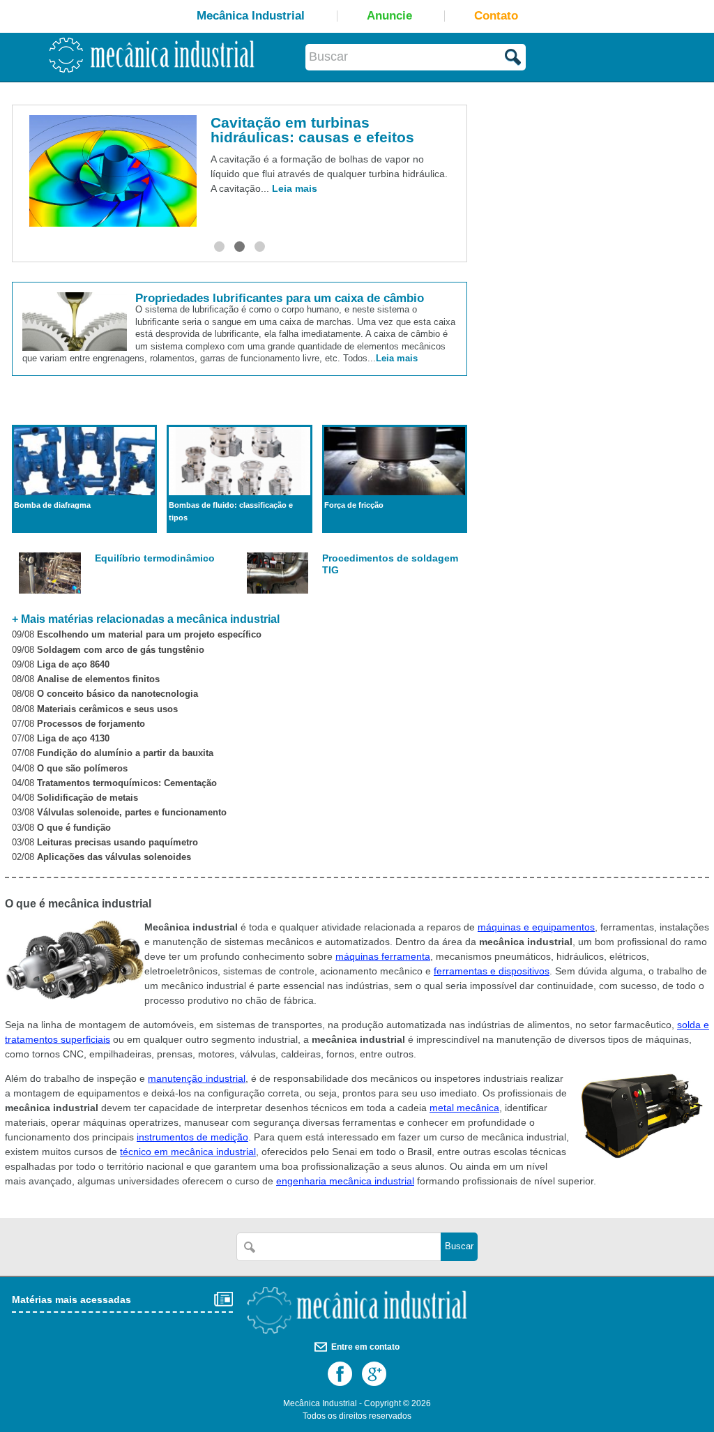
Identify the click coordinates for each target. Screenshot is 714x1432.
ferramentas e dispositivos (491, 971)
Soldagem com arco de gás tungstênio (120, 650)
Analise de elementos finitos (98, 679)
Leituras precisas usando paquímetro (117, 842)
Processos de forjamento (91, 724)
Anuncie (389, 15)
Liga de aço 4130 (73, 739)
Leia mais (289, 188)
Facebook (340, 1374)
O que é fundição (74, 828)
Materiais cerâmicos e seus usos (107, 709)
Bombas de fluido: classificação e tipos (231, 511)
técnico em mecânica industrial (188, 1151)
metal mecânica (464, 1107)
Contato (496, 15)
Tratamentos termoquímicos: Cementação (127, 783)
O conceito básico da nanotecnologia (117, 694)
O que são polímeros (82, 769)
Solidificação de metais (87, 798)
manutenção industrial (196, 1078)
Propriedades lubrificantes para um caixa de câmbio (279, 298)
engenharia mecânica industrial (345, 1180)
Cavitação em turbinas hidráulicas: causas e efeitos (307, 129)
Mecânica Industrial (251, 15)
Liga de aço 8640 (73, 665)
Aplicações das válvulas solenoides (114, 857)
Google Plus (374, 1374)
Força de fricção (353, 505)
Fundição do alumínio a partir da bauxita (125, 753)
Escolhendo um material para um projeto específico (149, 635)
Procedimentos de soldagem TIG (390, 564)
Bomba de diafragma (52, 505)
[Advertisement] (585, 211)
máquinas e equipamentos (536, 927)
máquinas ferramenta (382, 956)
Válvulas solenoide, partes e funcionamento (132, 812)
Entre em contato (365, 1347)
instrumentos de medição (192, 1137)
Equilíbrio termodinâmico (155, 558)
